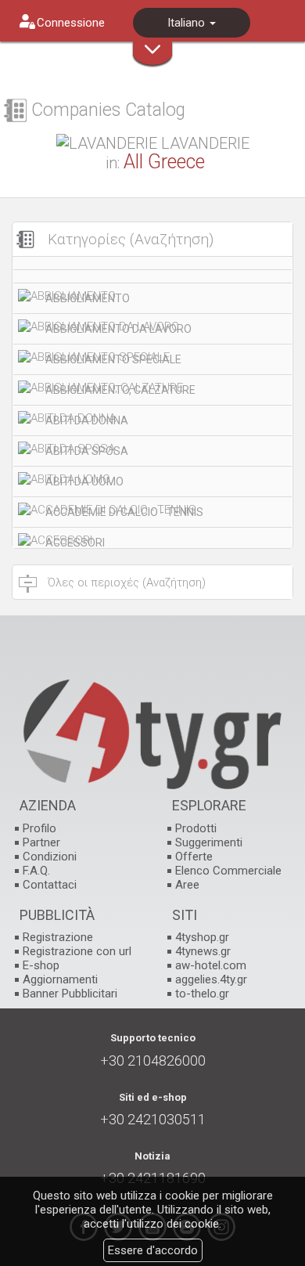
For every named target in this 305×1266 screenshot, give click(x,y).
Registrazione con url (77, 951)
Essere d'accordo (153, 1250)
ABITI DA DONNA (86, 420)
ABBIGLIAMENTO (87, 298)
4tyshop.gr (202, 937)
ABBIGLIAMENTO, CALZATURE (120, 390)
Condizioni (50, 856)
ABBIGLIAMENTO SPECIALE (113, 359)
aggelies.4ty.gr (211, 979)
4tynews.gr (203, 951)
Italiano (187, 23)
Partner (41, 842)
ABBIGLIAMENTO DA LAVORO (118, 329)
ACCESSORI (75, 542)
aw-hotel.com (210, 965)
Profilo (39, 828)
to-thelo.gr (202, 993)
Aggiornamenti (60, 979)
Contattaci (50, 885)
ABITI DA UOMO (84, 481)
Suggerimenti (208, 842)
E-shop (41, 965)
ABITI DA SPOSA (86, 451)
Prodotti (196, 828)
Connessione (71, 23)
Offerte (194, 856)
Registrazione (58, 937)
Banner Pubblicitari (70, 993)
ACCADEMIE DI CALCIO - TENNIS (124, 512)
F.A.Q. (36, 871)
